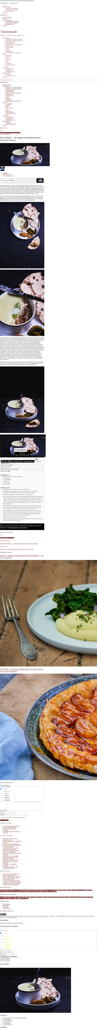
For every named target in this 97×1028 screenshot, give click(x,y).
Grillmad (46, 897)
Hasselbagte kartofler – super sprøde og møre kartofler (10, 848)
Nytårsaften (9, 51)
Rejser (6, 898)
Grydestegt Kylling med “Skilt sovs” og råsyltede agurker (12, 846)
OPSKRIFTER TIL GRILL (12, 891)
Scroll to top (3, 127)
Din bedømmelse (28, 461)
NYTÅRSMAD (83, 897)
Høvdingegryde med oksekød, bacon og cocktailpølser (11, 851)
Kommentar (3, 810)
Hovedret (62, 897)
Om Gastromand (7, 7)
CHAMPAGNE (23, 890)
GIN (58, 890)
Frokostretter (33, 897)
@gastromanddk (12, 527)
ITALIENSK (69, 890)
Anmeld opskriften (4, 956)
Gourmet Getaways (10, 75)
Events (24, 897)
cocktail (28, 890)
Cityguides (8, 74)
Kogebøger (8, 70)
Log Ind (5, 5)
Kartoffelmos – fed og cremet (10, 856)
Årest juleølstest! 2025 (8, 879)
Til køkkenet (6, 67)
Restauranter (6, 72)
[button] (19, 453)
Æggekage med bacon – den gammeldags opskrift (10, 867)
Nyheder (78, 897)
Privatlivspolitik (10, 11)
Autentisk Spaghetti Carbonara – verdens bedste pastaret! (11, 826)
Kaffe (7, 58)
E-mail (2, 813)
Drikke (4, 54)
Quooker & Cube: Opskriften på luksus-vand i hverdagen (11, 874)
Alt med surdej (9, 47)
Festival (5, 77)
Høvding (5, 173)
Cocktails (8, 56)
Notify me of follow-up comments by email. (13, 817)
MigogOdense (6, 908)
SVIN (27, 891)
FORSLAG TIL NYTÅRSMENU (50, 890)
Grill (61, 890)
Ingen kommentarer (5, 134)
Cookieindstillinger (4, 920)
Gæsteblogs (56, 897)
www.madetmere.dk (8, 175)
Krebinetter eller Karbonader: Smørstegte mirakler (10, 858)
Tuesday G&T (9, 63)
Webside (2, 815)
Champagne (8, 55)
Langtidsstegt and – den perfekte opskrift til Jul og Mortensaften (11, 884)
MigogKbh (5, 906)
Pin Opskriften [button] (15, 461)
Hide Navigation (7, 17)
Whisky (55, 891)
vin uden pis (50, 891)
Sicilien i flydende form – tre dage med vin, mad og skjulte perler (11, 877)
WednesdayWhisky (10, 64)
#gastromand (23, 527)
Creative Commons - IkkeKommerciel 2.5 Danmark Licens (33, 916)
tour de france (10, 538)
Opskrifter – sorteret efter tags (14, 40)
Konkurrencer (72, 897)
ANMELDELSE (16, 890)
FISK (43, 890)
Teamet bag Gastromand (12, 8)
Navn (1, 811)
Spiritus (8, 62)
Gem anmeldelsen (13, 956)
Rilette (4, 538)
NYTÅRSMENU (3, 891)
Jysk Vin (74, 890)
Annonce (2, 897)
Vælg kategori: (4, 15)
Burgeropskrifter (10, 41)
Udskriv (13, 180)
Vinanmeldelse (44, 891)
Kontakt (5, 12)
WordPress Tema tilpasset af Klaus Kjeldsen (11, 923)
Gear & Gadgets (9, 68)
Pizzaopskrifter (10, 43)
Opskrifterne (6, 37)
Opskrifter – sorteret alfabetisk (14, 39)
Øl (6, 66)
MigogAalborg (6, 904)
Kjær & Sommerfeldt (81, 890)
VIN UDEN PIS (9, 59)
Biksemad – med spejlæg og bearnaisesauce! (10, 839)
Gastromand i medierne (12, 9)
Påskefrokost (9, 46)
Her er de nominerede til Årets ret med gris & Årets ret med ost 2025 (12, 881)
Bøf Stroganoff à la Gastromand (11, 844)
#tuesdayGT (2, 890)
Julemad (8, 50)
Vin (6, 60)
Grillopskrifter (51, 897)
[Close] (0, 967)
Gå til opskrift (5, 180)
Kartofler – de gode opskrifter (14, 44)
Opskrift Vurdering (4, 785)
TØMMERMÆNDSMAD (33, 891)
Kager (7, 48)
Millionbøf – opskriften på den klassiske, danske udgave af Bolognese (10, 861)
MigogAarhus (6, 905)
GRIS (1, 538)
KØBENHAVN (89, 890)
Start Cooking (3, 1027)
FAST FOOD (39, 890)
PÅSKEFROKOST (21, 891)
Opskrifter (17, 132)
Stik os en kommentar (6, 532)
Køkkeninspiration (10, 71)
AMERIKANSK (9, 890)
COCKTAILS (33, 890)
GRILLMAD (64, 890)
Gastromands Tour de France (13, 52)
